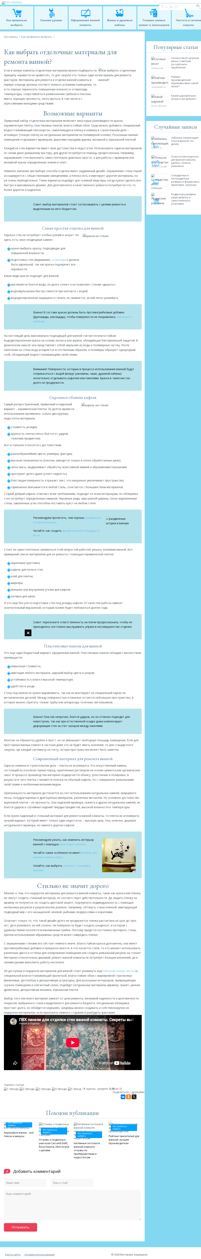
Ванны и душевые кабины (119, 23)
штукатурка (59, 260)
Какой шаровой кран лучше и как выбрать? (183, 97)
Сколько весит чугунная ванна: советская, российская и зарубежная (185, 62)
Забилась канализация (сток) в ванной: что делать (184, 141)
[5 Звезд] (75, 1089)
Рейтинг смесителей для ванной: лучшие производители (124, 1139)
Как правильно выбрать (16, 23)
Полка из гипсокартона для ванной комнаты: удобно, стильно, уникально (184, 161)
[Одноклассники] (128, 1096)
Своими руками (51, 20)
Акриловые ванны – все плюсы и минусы (19, 1134)
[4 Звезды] (60, 1089)
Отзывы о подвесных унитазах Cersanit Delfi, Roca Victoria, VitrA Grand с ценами (54, 1145)
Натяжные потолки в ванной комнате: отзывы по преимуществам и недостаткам (87, 1150)
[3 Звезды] (44, 1089)
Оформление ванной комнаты (85, 23)
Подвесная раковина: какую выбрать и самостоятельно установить (183, 199)
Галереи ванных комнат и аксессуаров (154, 23)
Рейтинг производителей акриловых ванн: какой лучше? (184, 81)
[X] (134, 1096)
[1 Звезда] (12, 1089)
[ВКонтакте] (123, 1096)
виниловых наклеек (72, 844)
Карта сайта (12, 1254)
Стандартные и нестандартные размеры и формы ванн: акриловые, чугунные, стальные (175, 182)
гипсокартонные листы (118, 971)
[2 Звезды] (28, 1089)
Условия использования (39, 1254)
